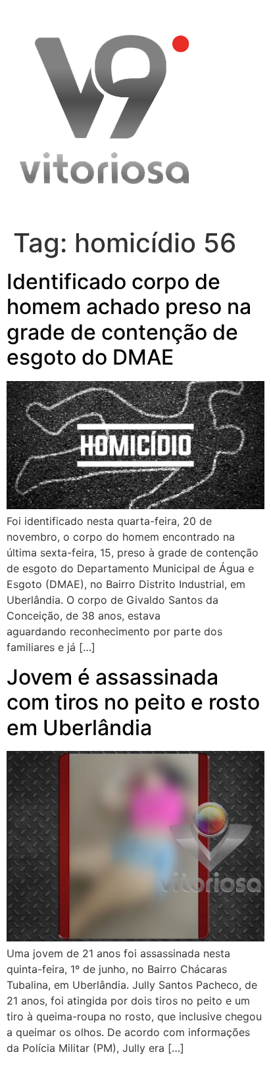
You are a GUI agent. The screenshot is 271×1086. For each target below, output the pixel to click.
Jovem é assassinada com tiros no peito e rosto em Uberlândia (133, 702)
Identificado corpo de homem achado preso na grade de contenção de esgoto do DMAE (129, 319)
